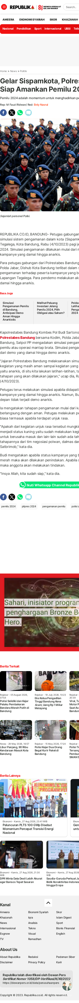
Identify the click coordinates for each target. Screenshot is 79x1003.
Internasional (52, 28)
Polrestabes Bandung (18, 338)
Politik (23, 71)
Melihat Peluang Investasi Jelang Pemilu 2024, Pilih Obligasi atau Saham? (51, 308)
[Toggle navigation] (4, 7)
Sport (37, 28)
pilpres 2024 (29, 506)
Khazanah (6, 917)
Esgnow (5, 933)
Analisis (33, 922)
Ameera (5, 912)
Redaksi (33, 956)
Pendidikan (24, 28)
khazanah (70, 19)
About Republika (10, 956)
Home (3, 71)
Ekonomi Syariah (32, 19)
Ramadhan (34, 939)
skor (53, 19)
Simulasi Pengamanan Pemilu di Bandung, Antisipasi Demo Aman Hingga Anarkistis (16, 311)
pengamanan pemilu (53, 506)
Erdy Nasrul (41, 104)
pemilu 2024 (8, 506)
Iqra (30, 917)
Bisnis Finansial (65, 928)
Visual (32, 933)
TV (2, 939)
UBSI (68, 28)
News (13, 71)
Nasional (8, 28)
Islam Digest (63, 917)
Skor (59, 912)
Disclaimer (6, 962)
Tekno (32, 928)
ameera (8, 19)
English (60, 933)
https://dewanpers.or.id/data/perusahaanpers (31, 982)
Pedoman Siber (65, 956)
